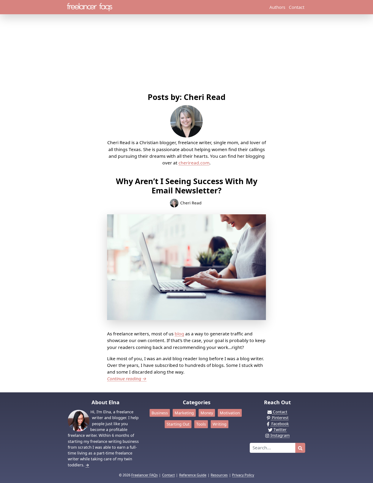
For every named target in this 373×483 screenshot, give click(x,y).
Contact (296, 7)
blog (179, 334)
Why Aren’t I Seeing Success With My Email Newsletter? (186, 186)
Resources (219, 475)
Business (160, 412)
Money (207, 412)
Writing (219, 424)
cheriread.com (194, 163)
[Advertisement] (186, 60)
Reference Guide (192, 475)
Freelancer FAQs (144, 475)
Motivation (230, 412)
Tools (201, 424)
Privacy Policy (243, 475)
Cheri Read (191, 202)
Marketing (184, 412)
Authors (277, 7)
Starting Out (178, 424)
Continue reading (127, 379)
